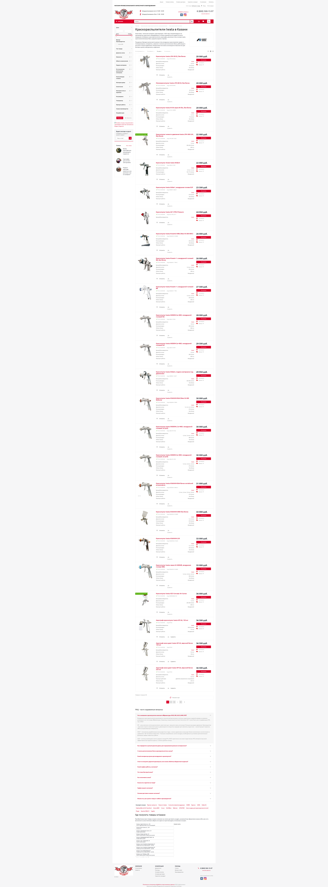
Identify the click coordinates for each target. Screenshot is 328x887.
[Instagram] (185, 14)
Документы (158, 868)
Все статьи (129, 145)
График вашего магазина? (145, 788)
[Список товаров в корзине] (209, 22)
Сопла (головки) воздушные (176, 805)
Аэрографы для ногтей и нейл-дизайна (127, 160)
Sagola (153, 811)
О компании (203, 2)
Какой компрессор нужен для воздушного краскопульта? (154, 756)
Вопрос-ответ (178, 870)
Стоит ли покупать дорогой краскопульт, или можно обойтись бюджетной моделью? (162, 761)
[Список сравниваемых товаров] (199, 22)
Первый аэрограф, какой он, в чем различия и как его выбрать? (127, 171)
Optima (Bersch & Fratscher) (144, 808)
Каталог (120, 21)
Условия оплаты (170, 2)
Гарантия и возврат (193, 2)
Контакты (211, 2)
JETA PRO (182, 808)
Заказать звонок (205, 13)
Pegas (137, 811)
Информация (159, 866)
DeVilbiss (168, 808)
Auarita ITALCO (145, 811)
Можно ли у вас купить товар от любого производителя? (154, 798)
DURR (188, 805)
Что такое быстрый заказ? (145, 772)
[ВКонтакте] (181, 14)
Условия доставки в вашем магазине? (148, 793)
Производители (179, 872)
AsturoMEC (156, 808)
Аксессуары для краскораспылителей (197, 808)
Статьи (177, 868)
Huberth (204, 805)
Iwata (192, 61)
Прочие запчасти (152, 805)
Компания (138, 866)
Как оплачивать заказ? (144, 777)
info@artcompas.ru (183, 12)
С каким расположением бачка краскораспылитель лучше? (155, 751)
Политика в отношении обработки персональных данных (159, 884)
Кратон (193, 805)
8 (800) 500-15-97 (205, 11)
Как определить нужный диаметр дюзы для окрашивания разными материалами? (162, 745)
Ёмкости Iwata (163, 805)
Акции (161, 2)
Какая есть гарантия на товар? (146, 782)
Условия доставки (180, 2)
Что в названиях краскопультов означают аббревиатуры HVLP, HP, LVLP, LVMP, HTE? (162, 715)
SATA (198, 805)
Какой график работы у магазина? (147, 767)
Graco (163, 808)
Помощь (177, 866)
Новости (137, 870)
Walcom (175, 808)
